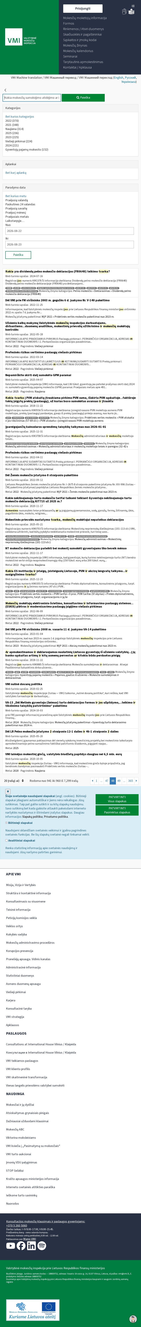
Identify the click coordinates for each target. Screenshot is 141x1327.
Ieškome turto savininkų (21, 1195)
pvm (8, 418)
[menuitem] (85, 18)
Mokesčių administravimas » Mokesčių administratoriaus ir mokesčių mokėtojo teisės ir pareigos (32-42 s (66, 446)
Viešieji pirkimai (18, 141)
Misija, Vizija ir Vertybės (21, 885)
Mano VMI (29, 1239)
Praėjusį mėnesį (15, 212)
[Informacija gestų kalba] (124, 14)
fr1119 (71, 536)
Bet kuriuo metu (15, 196)
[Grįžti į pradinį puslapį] (5, 90)
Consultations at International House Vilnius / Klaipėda (41, 1044)
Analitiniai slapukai (21, 841)
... (101, 781)
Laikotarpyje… (14, 221)
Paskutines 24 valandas (20, 204)
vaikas (110, 672)
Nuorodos (12, 1204)
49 (118, 781)
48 (112, 781)
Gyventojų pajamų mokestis (26, 149)
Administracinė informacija (23, 967)
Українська (128, 82)
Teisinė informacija (18, 910)
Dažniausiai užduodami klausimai (27, 1121)
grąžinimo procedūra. (100, 591)
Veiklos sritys (14, 926)
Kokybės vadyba (16, 934)
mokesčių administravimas (18, 536)
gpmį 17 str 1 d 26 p (65, 672)
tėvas (103, 672)
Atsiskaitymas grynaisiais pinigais (27, 1113)
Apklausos (12, 1025)
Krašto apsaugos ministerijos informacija (32, 1179)
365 (130, 781)
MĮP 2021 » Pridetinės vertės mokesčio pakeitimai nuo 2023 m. (78, 317)
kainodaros (89, 444)
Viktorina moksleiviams (21, 1138)
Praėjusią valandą (16, 200)
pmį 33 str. (80, 288)
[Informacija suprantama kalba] (131, 14)
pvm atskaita (31, 418)
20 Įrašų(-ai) (12, 781)
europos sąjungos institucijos (76, 591)
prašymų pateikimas (73, 444)
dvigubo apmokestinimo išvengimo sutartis (55, 288)
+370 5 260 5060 (16, 1225)
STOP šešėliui (15, 1171)
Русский (130, 78)
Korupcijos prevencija (19, 951)
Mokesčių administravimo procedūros (30, 943)
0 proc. (9, 591)
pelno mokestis (28, 288)
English (118, 78)
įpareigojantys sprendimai (51, 444)
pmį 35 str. (103, 288)
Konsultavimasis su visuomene (25, 901)
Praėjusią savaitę (16, 208)
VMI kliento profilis (18, 1069)
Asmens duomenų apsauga (23, 984)
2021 (12, 125)
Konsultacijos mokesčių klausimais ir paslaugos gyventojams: (45, 1221)
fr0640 (9, 288)
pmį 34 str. (92, 288)
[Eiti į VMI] (20, 37)
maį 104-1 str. (60, 536)
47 (106, 781)
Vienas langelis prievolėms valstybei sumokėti (35, 1085)
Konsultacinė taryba (19, 1008)
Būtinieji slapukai (20, 823)
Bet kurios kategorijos (19, 117)
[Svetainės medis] (133, 6)
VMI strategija (15, 1017)
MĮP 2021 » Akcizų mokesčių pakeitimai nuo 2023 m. (87, 646)
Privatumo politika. (56, 817)
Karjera (10, 1000)
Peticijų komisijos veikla (21, 918)
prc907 (24, 672)
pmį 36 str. (114, 288)
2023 (12, 137)
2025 (12, 133)
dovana (10, 672)
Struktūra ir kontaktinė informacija (28, 893)
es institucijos (55, 591)
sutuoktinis (35, 672)
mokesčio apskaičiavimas (41, 536)
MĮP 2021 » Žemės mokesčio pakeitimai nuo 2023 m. (87, 492)
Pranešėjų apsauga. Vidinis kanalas (28, 959)
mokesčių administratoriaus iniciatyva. (23, 539)
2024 (12, 145)
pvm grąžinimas (27, 591)
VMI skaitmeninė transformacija (26, 1077)
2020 (16, 771)
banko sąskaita (48, 672)
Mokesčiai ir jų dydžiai (20, 1105)
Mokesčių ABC (15, 1129)
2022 (12, 121)
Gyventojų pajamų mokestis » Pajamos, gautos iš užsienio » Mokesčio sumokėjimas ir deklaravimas (62, 676)
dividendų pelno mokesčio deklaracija (22, 291)
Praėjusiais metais (17, 217)
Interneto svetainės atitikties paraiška (30, 1187)
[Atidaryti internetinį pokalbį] (133, 1319)
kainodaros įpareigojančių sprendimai (22, 444)
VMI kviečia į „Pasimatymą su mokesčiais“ (33, 1146)
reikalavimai (18, 418)
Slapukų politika (32, 817)
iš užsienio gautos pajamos (87, 672)
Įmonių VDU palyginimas (21, 1162)
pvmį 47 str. (41, 591)
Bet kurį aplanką (15, 173)
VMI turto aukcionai (18, 1154)
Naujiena (14, 129)
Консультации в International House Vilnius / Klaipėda (41, 1052)
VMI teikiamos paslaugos (22, 1061)
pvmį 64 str (44, 418)
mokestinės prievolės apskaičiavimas (91, 536)
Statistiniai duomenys (20, 976)
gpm (17, 672)
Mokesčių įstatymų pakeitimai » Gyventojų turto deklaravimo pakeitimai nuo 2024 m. (65, 723)
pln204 (16, 288)
